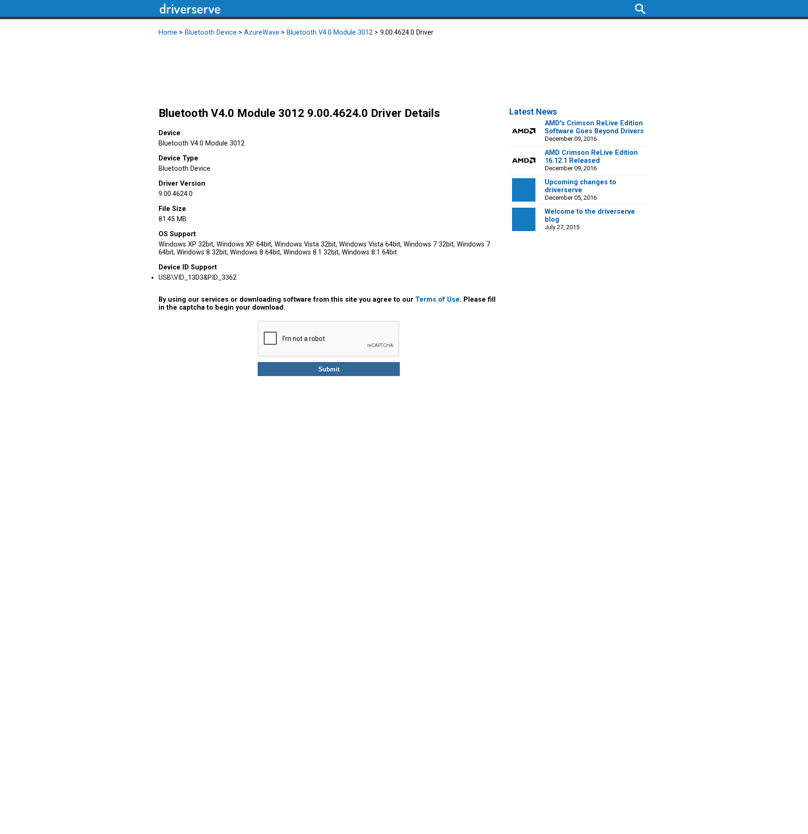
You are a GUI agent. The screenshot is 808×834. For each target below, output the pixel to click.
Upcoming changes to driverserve (580, 186)
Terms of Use (437, 300)
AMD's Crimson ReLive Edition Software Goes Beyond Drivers (594, 127)
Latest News (533, 111)
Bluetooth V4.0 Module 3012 (330, 32)
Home (168, 32)
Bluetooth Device (211, 32)
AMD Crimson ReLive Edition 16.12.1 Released (591, 157)
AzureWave (261, 32)
